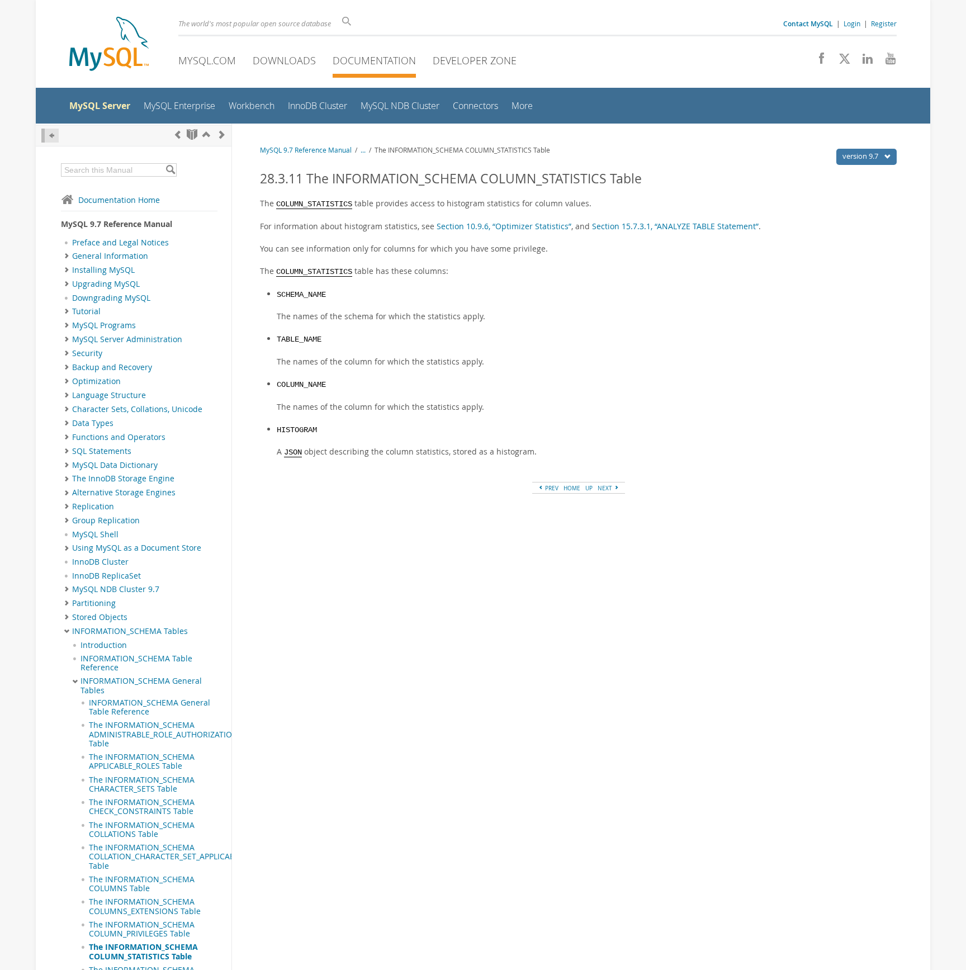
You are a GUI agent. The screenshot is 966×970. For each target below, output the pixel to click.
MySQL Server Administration (127, 339)
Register (884, 23)
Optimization (96, 381)
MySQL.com (207, 60)
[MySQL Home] (109, 45)
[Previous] (177, 134)
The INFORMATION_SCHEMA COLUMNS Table (142, 883)
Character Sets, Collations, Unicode (137, 409)
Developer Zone (475, 60)
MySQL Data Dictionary (115, 465)
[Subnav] (67, 256)
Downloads (284, 60)
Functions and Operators (118, 437)
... (363, 150)
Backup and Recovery (112, 367)
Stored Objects (99, 617)
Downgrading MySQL (111, 298)
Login (852, 23)
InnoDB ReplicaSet (106, 576)
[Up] (206, 134)
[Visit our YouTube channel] (886, 61)
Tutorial (86, 311)
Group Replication (106, 520)
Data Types (92, 423)
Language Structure (109, 395)
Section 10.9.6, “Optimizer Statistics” (504, 226)
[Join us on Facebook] (817, 61)
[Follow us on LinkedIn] (863, 61)
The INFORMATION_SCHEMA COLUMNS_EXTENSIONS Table (145, 906)
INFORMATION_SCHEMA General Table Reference (149, 707)
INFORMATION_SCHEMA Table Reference (136, 663)
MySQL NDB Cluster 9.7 (115, 589)
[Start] (192, 134)
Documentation (374, 60)
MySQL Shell (95, 534)
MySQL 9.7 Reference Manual (306, 150)
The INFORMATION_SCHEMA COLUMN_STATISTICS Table (143, 951)
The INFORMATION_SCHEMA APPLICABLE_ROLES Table (142, 761)
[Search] (170, 170)
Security (87, 353)
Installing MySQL (103, 270)
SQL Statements (101, 451)
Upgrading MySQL (106, 284)
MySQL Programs (104, 325)
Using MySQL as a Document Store (136, 548)
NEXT (606, 488)
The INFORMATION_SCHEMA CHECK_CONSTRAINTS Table (142, 806)
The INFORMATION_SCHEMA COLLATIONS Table (142, 829)
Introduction (103, 645)
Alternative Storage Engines (124, 493)
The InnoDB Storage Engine (123, 479)
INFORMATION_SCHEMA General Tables (141, 685)
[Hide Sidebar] (50, 136)
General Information (110, 256)
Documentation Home (119, 200)
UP (589, 488)
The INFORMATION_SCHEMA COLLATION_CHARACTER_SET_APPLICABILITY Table (170, 857)
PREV (550, 488)
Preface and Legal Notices (120, 243)
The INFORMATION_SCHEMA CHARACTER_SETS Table (142, 784)
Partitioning (94, 603)
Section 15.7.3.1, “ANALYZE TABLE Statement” (675, 226)
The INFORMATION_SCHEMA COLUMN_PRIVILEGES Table (142, 929)
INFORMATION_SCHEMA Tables (130, 631)
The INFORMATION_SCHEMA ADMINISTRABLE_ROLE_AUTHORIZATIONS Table (166, 734)
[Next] (222, 134)
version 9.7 (861, 156)
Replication (93, 506)
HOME (572, 488)
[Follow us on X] (840, 61)
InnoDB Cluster (100, 562)
